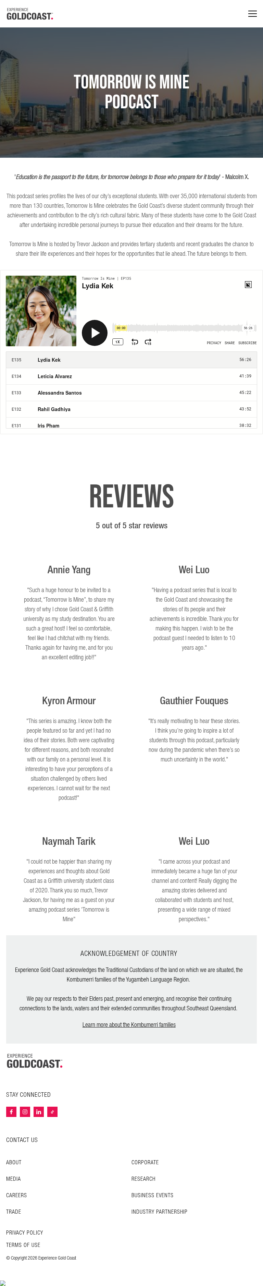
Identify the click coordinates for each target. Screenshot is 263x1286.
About (14, 1163)
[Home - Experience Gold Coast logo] (30, 13)
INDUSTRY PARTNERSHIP (160, 1212)
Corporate (145, 1163)
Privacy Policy (24, 1233)
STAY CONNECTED (28, 1095)
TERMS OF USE (23, 1245)
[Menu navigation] (252, 14)
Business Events (153, 1196)
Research (143, 1179)
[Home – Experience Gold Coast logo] (35, 1060)
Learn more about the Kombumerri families (129, 1025)
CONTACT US (22, 1140)
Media (13, 1179)
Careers (16, 1196)
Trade (13, 1212)
